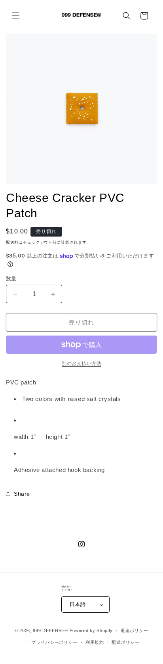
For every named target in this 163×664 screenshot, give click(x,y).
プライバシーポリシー (54, 642)
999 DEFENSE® (50, 630)
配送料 (12, 242)
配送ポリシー (125, 642)
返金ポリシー (134, 630)
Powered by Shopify (91, 630)
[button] (16, 15)
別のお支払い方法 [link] (81, 363)
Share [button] (22, 494)
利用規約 (94, 642)
